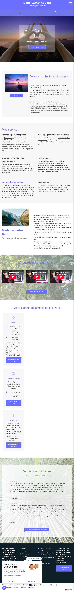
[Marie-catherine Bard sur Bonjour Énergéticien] (31, 587)
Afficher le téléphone (15, 338)
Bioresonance (44, 161)
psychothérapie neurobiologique (20, 164)
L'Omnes (52, 585)
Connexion (68, 589)
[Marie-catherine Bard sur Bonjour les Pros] (23, 587)
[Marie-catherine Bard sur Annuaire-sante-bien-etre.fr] (16, 587)
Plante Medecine (65, 185)
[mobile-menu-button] (70, 3)
